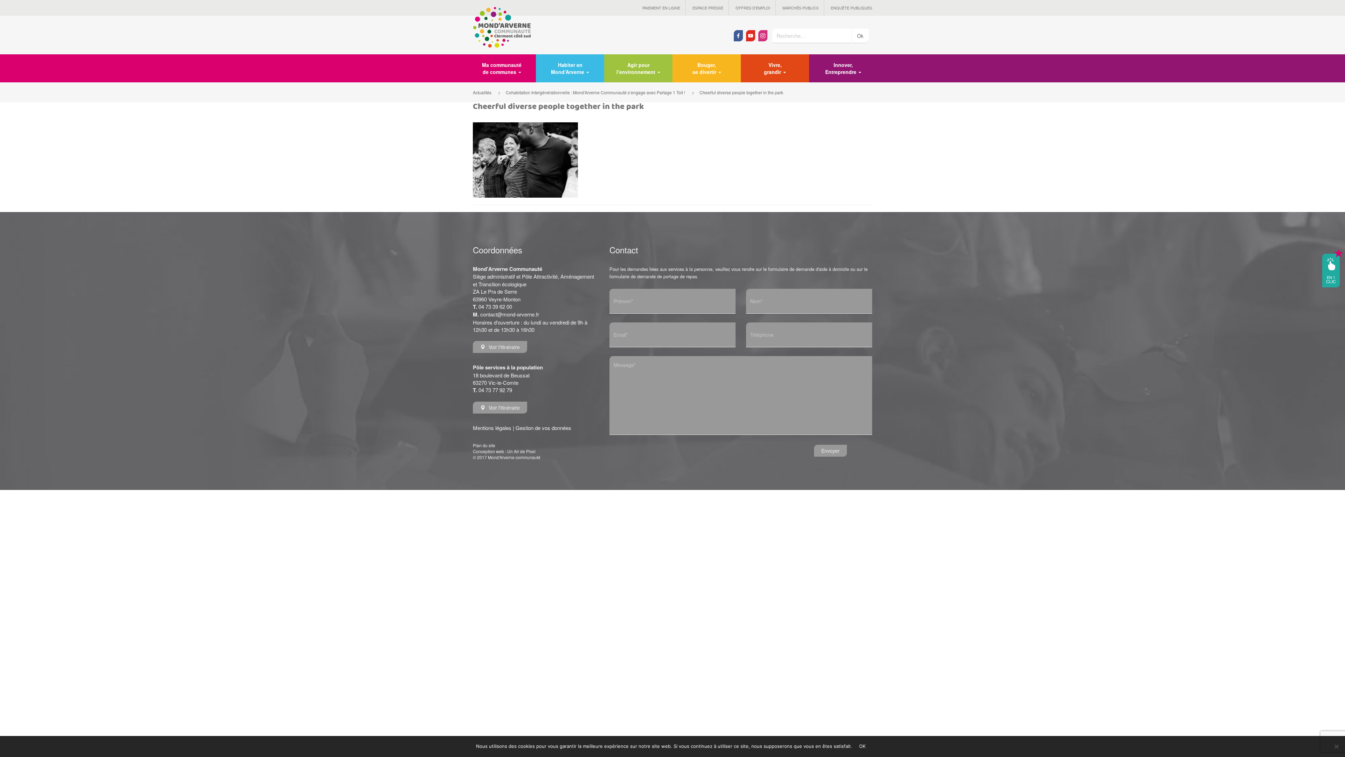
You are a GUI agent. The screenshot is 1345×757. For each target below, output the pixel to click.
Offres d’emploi (753, 8)
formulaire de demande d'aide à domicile (808, 269)
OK (862, 746)
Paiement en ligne (661, 8)
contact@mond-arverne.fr (509, 314)
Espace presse (707, 8)
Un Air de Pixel (521, 451)
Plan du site (484, 445)
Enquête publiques (851, 8)
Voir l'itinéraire (504, 346)
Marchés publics (800, 8)
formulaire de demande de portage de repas (653, 276)
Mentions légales (492, 427)
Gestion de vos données (543, 427)
